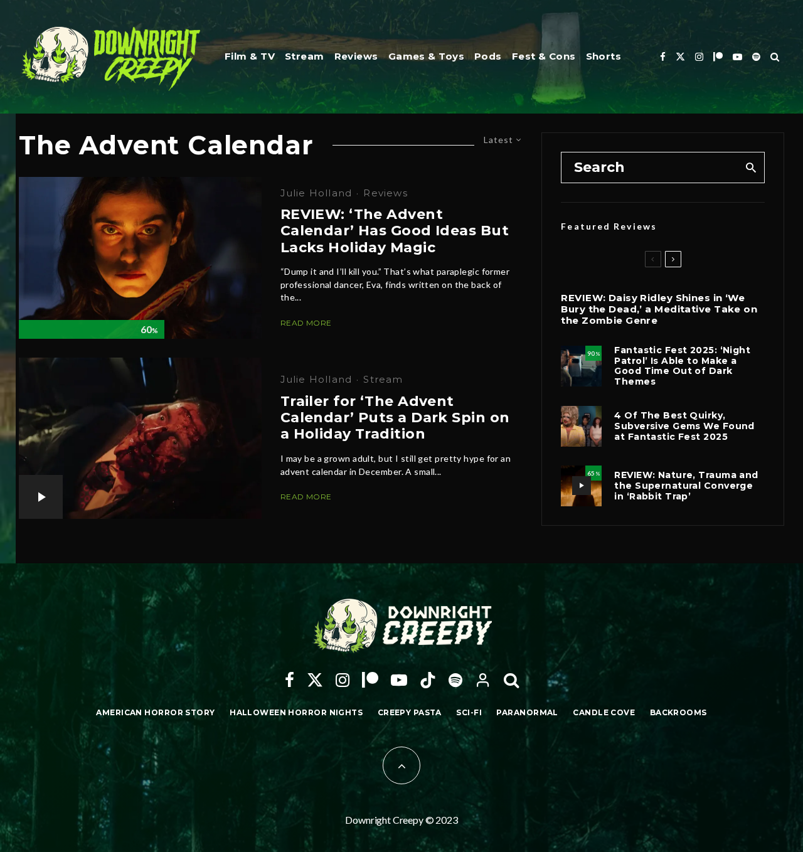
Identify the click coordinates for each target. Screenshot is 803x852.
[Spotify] (756, 57)
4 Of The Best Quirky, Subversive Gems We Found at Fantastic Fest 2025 (684, 426)
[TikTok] (427, 680)
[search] (750, 167)
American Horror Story (155, 712)
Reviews (356, 56)
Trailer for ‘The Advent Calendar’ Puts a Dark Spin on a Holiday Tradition (395, 418)
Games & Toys (426, 56)
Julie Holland (316, 193)
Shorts (604, 56)
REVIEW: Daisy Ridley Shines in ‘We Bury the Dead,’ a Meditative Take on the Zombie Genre (659, 309)
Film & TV (250, 56)
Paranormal (527, 712)
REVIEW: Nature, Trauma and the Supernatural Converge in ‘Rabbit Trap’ (686, 485)
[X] (680, 57)
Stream (304, 56)
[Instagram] (699, 57)
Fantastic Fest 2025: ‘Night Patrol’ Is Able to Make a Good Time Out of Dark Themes (682, 366)
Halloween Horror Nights (296, 712)
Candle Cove (604, 712)
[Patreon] (718, 57)
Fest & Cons (544, 56)
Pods (488, 56)
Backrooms (678, 712)
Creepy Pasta (410, 712)
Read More (306, 322)
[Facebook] (663, 57)
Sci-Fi (469, 712)
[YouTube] (737, 57)
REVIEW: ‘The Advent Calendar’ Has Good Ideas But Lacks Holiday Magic (394, 231)
